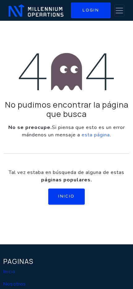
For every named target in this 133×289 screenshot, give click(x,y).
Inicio (66, 196)
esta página (96, 134)
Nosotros (14, 284)
